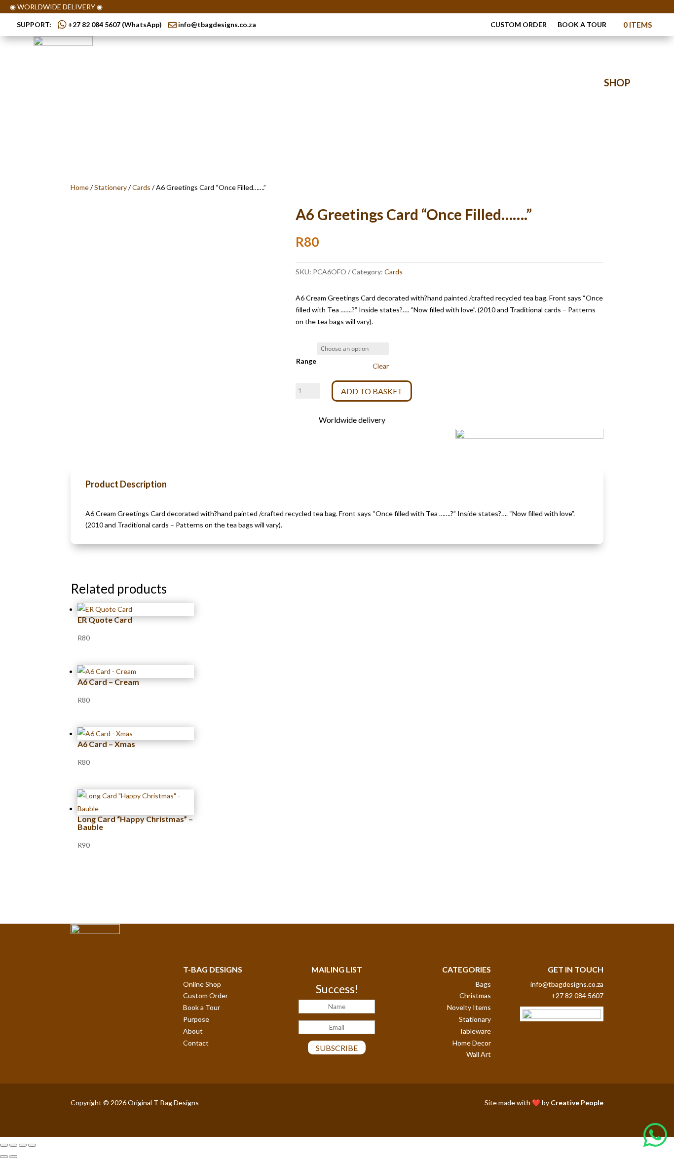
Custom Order (518, 25)
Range (306, 361)
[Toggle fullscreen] (13, 1145)
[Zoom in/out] (4, 1145)
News (444, 83)
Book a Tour (582, 25)
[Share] (23, 1145)
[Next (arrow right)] (13, 1156)
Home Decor (471, 1043)
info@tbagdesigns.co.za (217, 24)
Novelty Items (469, 1007)
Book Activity (394, 83)
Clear (381, 366)
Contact (483, 83)
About (193, 1031)
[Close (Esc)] (32, 1145)
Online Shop (202, 984)
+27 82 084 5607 (577, 995)
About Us (193, 83)
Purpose (196, 1019)
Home (80, 187)
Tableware (475, 1031)
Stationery (110, 187)
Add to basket (372, 391)
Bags (483, 984)
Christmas (475, 995)
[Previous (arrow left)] (4, 1156)
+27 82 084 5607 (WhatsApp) (114, 24)
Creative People (577, 1102)
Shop (617, 82)
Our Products (259, 83)
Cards (141, 187)
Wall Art (478, 1054)
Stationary (475, 1019)
